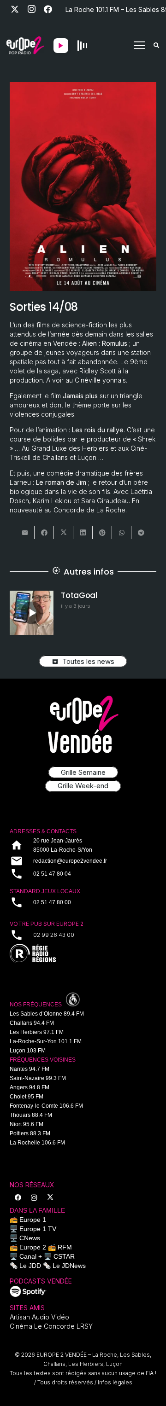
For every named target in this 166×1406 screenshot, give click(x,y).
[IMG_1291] (28, 1291)
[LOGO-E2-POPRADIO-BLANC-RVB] (25, 45)
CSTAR (64, 1256)
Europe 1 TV (37, 1228)
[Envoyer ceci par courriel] (25, 532)
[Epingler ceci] (102, 532)
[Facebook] (48, 9)
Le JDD (30, 1265)
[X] (14, 9)
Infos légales (115, 1382)
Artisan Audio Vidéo (39, 1317)
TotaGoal (79, 595)
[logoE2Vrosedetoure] (83, 724)
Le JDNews (69, 1265)
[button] (139, 45)
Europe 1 (32, 1219)
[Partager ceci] (44, 532)
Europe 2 (32, 1247)
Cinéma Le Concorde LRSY (51, 1326)
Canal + (30, 1256)
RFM (65, 1247)
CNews (29, 1238)
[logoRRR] (83, 953)
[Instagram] (31, 9)
